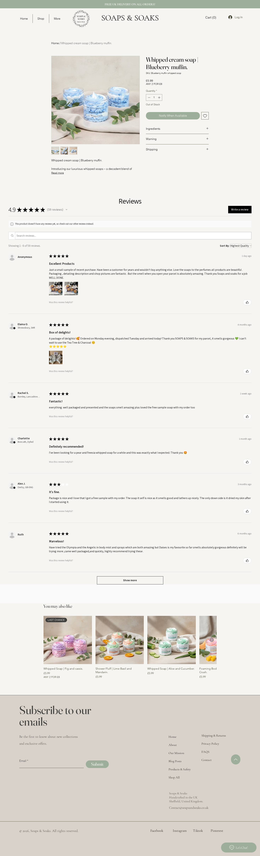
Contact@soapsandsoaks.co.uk (188, 808)
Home (55, 43)
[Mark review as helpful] (247, 302)
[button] (66, 209)
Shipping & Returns (213, 735)
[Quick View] (120, 640)
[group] (130, 649)
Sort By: (225, 246)
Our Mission (176, 753)
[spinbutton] (154, 97)
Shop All (174, 777)
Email (22, 760)
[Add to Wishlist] (205, 115)
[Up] (235, 759)
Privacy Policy (210, 744)
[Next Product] (212, 640)
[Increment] (159, 97)
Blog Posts (175, 761)
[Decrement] (148, 97)
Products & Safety (180, 769)
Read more (57, 172)
